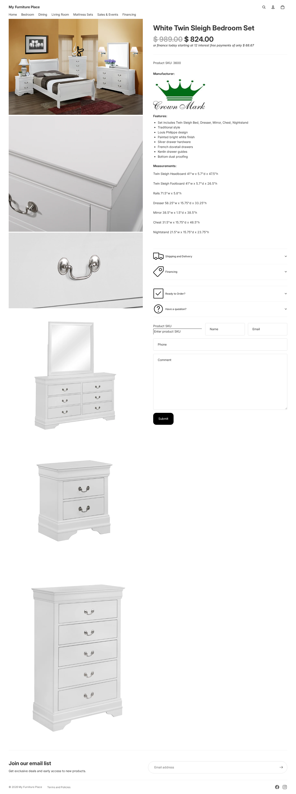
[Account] (273, 7)
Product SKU (162, 326)
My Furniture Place (30, 787)
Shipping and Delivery (178, 256)
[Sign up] (281, 767)
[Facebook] (277, 787)
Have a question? (175, 308)
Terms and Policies (58, 787)
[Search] (264, 7)
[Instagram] (284, 787)
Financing (171, 271)
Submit (163, 418)
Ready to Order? (175, 293)
